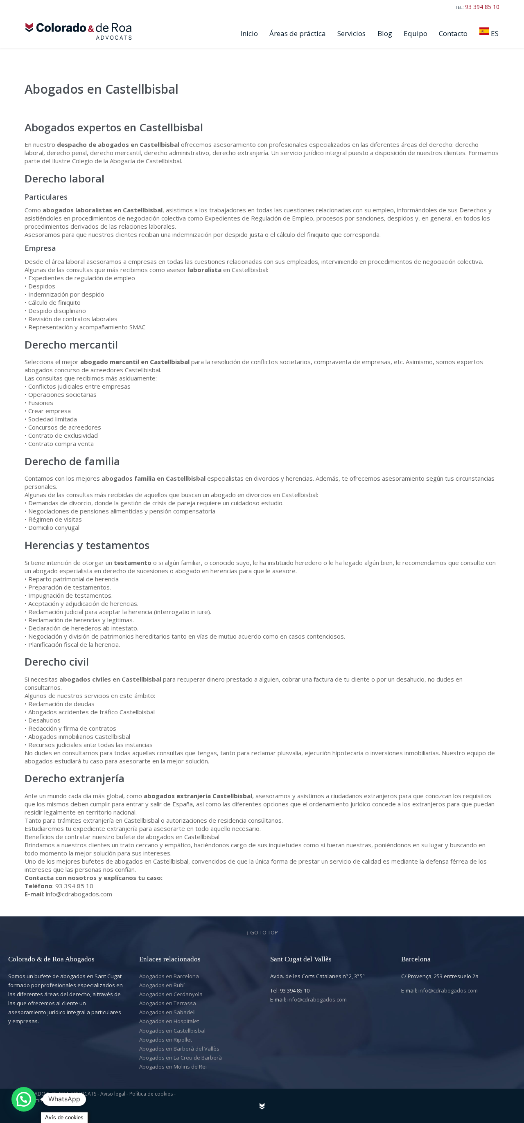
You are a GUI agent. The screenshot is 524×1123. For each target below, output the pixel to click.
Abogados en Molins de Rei (173, 1066)
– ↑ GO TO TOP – (262, 932)
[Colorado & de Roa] (80, 31)
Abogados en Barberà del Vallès (179, 1048)
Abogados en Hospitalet (169, 1021)
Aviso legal (113, 1093)
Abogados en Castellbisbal (172, 1030)
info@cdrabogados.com (317, 999)
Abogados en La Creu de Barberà (180, 1057)
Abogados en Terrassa (167, 1003)
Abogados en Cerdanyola (171, 994)
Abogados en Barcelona (169, 976)
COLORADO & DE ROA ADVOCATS (57, 1093)
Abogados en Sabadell (167, 1012)
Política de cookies (151, 1093)
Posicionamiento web (37, 1100)
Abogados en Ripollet (165, 1039)
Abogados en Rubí (162, 985)
